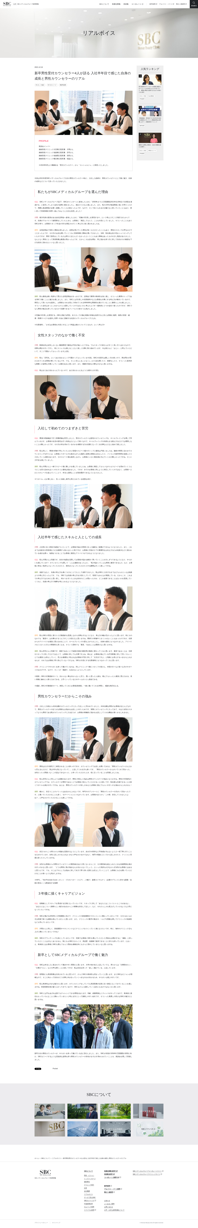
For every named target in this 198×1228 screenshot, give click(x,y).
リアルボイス (56, 1158)
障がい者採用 (180, 4)
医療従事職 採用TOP (111, 1171)
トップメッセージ (90, 1178)
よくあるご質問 (109, 1204)
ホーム (37, 1158)
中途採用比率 (88, 1204)
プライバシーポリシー (41, 1222)
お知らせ (107, 1200)
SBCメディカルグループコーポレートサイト (147, 1171)
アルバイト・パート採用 (112, 1189)
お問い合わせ (108, 1207)
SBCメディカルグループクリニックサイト (146, 1174)
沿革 (85, 1188)
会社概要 (87, 1191)
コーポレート (136, 4)
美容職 (125, 4)
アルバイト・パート (165, 4)
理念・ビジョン (89, 1175)
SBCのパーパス (89, 1200)
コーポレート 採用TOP (111, 1177)
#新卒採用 (63, 85)
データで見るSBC (90, 1197)
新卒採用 (152, 4)
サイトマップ (56, 1222)
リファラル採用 (89, 1210)
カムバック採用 (89, 1207)
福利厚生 (87, 1182)
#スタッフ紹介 (40, 85)
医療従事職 (116, 4)
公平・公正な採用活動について (114, 1210)
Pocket (55, 1068)
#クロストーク (52, 85)
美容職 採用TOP (109, 1174)
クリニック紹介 (89, 1185)
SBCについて (104, 4)
